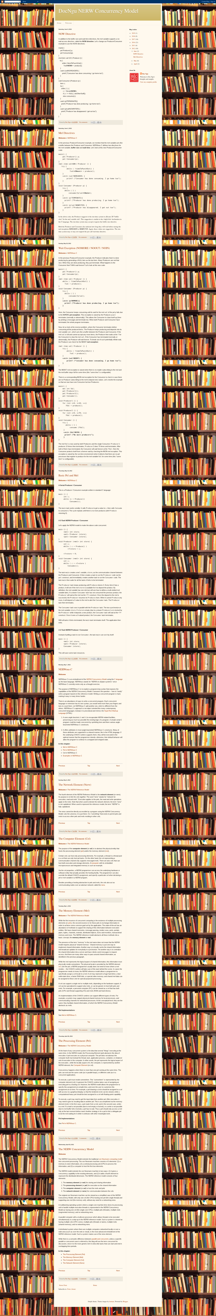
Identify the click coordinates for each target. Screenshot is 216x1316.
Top (88, 766)
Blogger (125, 1301)
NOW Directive (67, 34)
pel (82, 851)
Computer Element (80, 1065)
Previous (61, 766)
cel (59, 966)
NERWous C (72, 138)
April (136, 64)
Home (59, 23)
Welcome (68, 23)
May (135, 61)
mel (107, 851)
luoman (111, 1301)
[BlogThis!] (94, 122)
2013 (133, 45)
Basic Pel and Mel (68, 475)
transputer (95, 863)
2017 (133, 39)
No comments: (83, 122)
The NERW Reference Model (78, 790)
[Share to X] (96, 122)
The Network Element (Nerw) (74, 784)
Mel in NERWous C (70, 747)
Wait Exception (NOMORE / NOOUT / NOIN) (84, 248)
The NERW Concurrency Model (79, 1046)
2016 (133, 42)
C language (118, 679)
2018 (133, 36)
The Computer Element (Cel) (74, 838)
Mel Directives (66, 133)
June (135, 51)
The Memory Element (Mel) (74, 910)
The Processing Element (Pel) (74, 1041)
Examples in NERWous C (72, 756)
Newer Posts (63, 1285)
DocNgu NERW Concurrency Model (98, 10)
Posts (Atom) (71, 1289)
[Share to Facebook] (98, 122)
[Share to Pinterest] (100, 122)
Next (118, 766)
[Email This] (92, 122)
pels (69, 923)
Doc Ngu (145, 74)
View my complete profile (148, 82)
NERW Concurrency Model (97, 679)
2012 (133, 48)
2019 (133, 33)
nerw (103, 885)
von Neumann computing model (110, 1159)
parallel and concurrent (100, 1239)
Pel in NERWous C (70, 750)
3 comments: (83, 1138)
